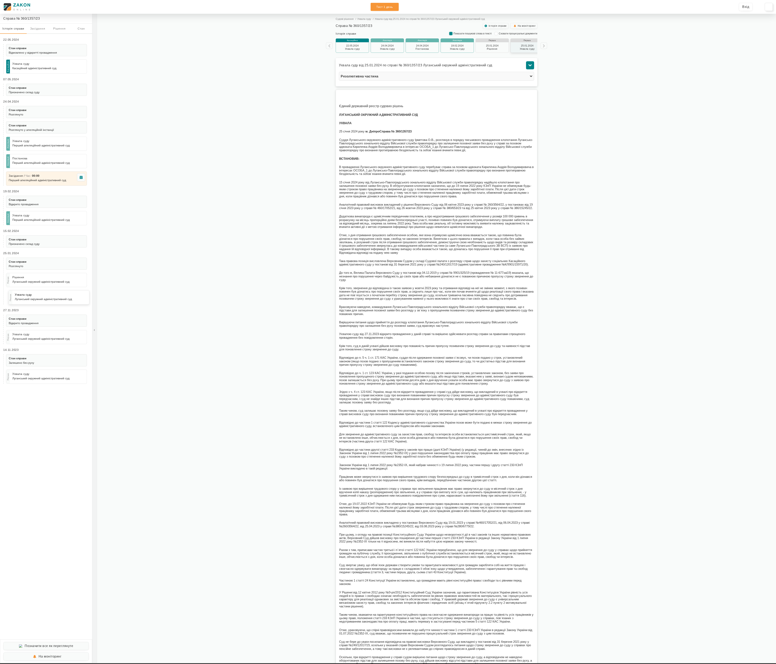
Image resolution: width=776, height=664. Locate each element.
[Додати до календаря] (81, 177)
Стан (81, 28)
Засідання (37, 28)
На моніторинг (50, 656)
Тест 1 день (384, 6)
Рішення (59, 28)
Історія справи (13, 28)
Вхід (745, 6)
